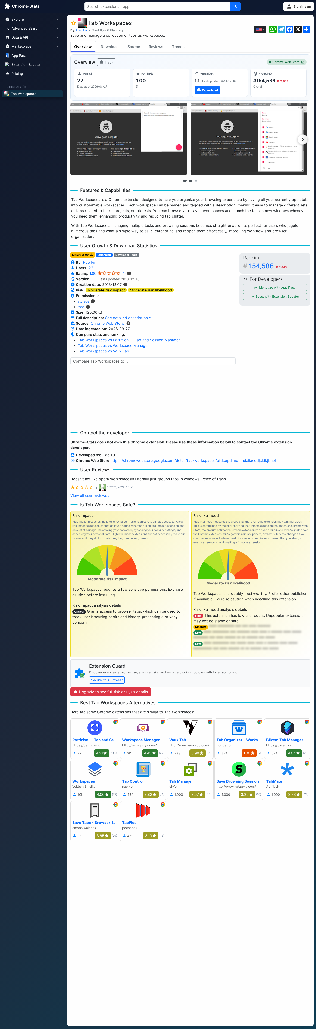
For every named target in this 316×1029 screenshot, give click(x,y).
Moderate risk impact (106, 290)
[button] (298, 6)
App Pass (19, 56)
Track (108, 62)
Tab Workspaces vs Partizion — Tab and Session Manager (129, 340)
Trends (178, 46)
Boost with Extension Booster (276, 296)
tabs (81, 307)
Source (133, 46)
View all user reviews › (90, 495)
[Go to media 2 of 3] (190, 180)
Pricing (17, 74)
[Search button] (235, 6)
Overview (83, 46)
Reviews (156, 46)
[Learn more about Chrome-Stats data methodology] (128, 323)
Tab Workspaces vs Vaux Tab (103, 351)
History (17, 86)
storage (83, 301)
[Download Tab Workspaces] (220, 83)
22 (91, 268)
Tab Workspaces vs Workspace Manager (113, 345)
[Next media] (302, 139)
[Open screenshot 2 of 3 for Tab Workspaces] (249, 139)
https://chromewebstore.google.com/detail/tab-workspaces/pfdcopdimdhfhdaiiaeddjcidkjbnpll (193, 460)
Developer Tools (126, 255)
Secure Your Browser (107, 680)
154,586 (268, 266)
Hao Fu (81, 30)
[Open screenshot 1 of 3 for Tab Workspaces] (128, 139)
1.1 (94, 279)
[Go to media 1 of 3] (185, 180)
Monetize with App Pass (276, 287)
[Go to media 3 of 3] (196, 180)
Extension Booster (26, 65)
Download (110, 46)
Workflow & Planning (107, 30)
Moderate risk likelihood (151, 290)
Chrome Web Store (286, 62)
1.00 (108, 273)
